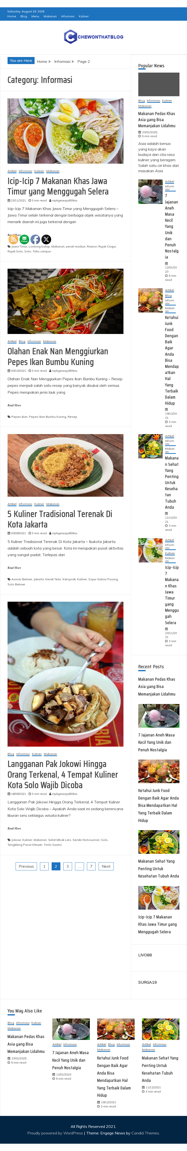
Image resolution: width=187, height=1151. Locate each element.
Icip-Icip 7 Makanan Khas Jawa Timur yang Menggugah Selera (58, 186)
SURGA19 (147, 982)
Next (106, 866)
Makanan (50, 16)
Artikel (12, 171)
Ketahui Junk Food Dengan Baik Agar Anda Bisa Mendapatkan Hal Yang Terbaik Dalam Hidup (172, 360)
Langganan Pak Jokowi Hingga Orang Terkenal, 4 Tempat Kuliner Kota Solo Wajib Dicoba (63, 774)
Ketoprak (69, 579)
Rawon (92, 246)
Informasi (68, 16)
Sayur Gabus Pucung (103, 579)
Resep (72, 417)
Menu (35, 16)
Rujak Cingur (107, 246)
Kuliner (84, 16)
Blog (23, 16)
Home (11, 16)
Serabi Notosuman (86, 840)
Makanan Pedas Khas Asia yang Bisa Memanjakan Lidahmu (157, 119)
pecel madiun (75, 246)
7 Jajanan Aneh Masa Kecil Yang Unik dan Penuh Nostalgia (172, 226)
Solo (104, 840)
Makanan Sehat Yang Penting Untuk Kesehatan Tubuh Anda (172, 483)
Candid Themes (145, 1133)
